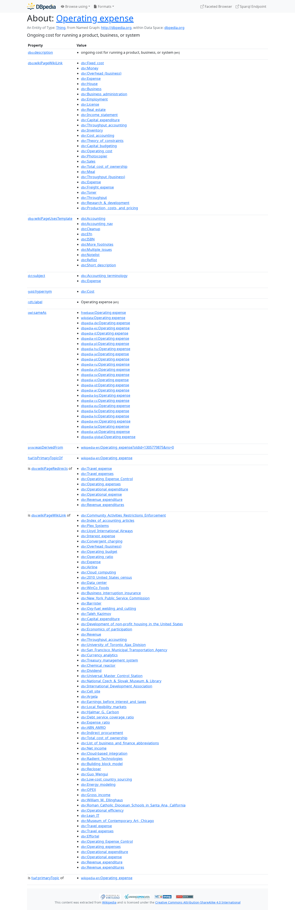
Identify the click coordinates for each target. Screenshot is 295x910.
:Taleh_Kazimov (96, 613)
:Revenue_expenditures (102, 504)
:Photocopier (94, 156)
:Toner (89, 192)
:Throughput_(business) (103, 176)
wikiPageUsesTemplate (50, 218)
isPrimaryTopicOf (45, 458)
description (40, 52)
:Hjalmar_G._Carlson (100, 712)
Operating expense (95, 18)
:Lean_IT (90, 815)
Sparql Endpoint (252, 6)
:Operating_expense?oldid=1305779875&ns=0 (127, 447)
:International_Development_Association (116, 686)
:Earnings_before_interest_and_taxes (113, 701)
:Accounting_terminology (104, 275)
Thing (60, 27)
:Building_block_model (102, 763)
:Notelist (90, 254)
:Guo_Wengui (94, 774)
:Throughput (94, 197)
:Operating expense (103, 312)
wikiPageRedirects (49, 468)
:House (89, 83)
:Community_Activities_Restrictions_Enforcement (123, 515)
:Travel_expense (96, 468)
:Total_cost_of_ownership (104, 166)
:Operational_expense (101, 494)
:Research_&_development (105, 202)
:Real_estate (93, 109)
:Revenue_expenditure (101, 499)
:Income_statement (99, 114)
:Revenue (91, 634)
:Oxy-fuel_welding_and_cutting (108, 608)
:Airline (89, 567)
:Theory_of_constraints (102, 140)
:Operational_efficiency (102, 810)
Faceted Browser (218, 6)
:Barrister (91, 603)
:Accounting (93, 218)
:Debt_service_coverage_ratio (107, 717)
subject (36, 275)
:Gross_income (95, 794)
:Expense (91, 78)
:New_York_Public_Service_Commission (115, 598)
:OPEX (88, 789)
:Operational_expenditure (104, 489)
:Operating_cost (96, 151)
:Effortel (90, 836)
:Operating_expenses (101, 484)
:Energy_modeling (98, 784)
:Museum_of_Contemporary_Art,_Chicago (117, 820)
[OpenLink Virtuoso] (110, 896)
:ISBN (88, 239)
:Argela (89, 696)
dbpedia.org (174, 27)
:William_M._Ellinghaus (102, 800)
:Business (91, 88)
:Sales (88, 161)
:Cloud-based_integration (104, 753)
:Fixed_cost (92, 63)
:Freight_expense (97, 187)
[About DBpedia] (41, 6)
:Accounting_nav (97, 223)
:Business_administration (104, 94)
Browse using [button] (75, 6)
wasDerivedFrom (45, 447)
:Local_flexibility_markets (104, 706)
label (35, 302)
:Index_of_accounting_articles (107, 520)
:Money (89, 68)
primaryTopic (45, 877)
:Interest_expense (98, 536)
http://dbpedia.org (116, 27)
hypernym (40, 291)
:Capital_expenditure (100, 120)
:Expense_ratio (95, 722)
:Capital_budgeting (99, 145)
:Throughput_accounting (104, 125)
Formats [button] (104, 6)
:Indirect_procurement (102, 732)
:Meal (88, 171)
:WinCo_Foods (95, 587)
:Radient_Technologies (102, 758)
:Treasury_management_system (109, 660)
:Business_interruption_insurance (111, 593)
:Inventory (92, 130)
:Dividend (91, 670)
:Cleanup (90, 228)
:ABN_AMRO (93, 727)
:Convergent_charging (101, 541)
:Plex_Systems (95, 525)
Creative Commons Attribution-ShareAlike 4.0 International (198, 902)
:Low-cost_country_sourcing (106, 779)
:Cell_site (90, 691)
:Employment (94, 99)
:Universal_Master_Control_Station (112, 675)
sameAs (37, 312)
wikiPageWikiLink (45, 63)
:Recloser (91, 769)
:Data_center (94, 582)
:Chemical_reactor (98, 665)
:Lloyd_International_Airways (107, 530)
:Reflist (89, 260)
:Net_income (93, 748)
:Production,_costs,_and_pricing (109, 208)
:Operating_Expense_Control (107, 478)
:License (90, 104)
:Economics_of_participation (106, 629)
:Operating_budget (99, 551)
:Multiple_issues (96, 249)
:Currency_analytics (99, 655)
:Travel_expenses (97, 473)
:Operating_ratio (97, 556)
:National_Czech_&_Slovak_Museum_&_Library (121, 681)
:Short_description (98, 265)
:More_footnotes (97, 244)
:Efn (86, 234)
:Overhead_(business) (101, 73)
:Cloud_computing (98, 572)
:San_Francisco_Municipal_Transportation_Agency (124, 650)
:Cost (87, 291)
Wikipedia (109, 902)
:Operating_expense (106, 458)
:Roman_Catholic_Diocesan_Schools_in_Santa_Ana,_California (133, 805)
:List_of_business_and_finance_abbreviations (120, 743)
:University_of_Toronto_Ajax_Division (113, 644)
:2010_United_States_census (106, 577)
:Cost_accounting (97, 135)
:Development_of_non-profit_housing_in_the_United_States (132, 624)
